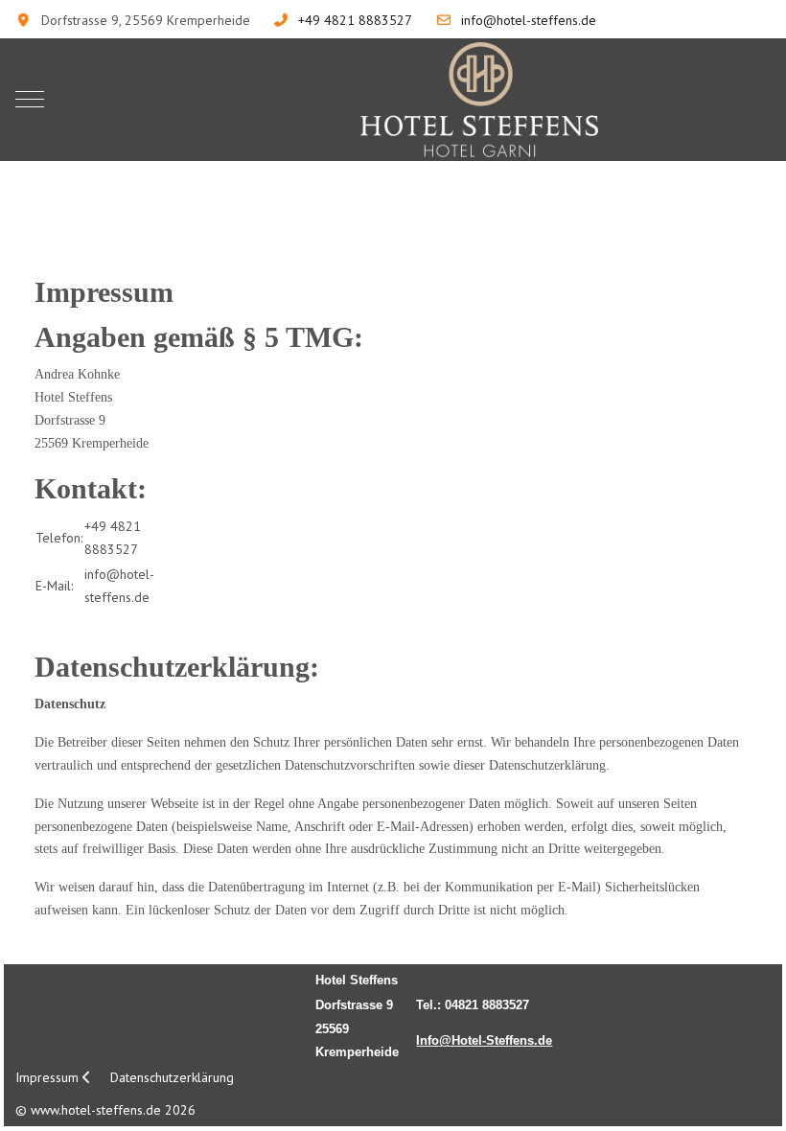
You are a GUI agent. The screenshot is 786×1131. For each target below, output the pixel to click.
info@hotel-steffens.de (528, 20)
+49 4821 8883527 (355, 20)
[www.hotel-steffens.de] (479, 99)
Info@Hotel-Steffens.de (484, 1040)
